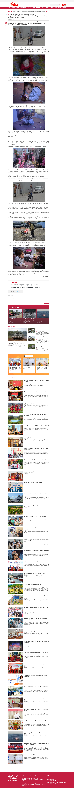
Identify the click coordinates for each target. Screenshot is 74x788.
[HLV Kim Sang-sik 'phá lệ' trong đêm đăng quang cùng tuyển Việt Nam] (42, 362)
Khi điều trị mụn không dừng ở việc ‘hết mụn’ (33, 482)
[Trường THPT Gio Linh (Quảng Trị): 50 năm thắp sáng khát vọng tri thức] (15, 510)
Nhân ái (43, 7)
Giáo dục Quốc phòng (19, 14)
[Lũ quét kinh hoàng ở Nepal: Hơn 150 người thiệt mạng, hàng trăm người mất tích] (15, 313)
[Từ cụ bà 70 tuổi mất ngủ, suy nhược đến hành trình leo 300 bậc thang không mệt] (15, 476)
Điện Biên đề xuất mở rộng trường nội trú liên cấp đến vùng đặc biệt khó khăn (36, 449)
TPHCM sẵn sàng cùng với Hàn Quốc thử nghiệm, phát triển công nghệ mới (36, 528)
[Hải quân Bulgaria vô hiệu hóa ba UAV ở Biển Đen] (43, 313)
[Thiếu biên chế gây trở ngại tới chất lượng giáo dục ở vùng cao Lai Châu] (15, 385)
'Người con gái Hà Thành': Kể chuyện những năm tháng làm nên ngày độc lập (36, 642)
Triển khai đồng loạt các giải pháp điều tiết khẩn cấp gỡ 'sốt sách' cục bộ (36, 596)
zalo (6, 14)
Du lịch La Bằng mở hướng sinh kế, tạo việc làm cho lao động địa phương (36, 415)
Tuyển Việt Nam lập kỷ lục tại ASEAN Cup (32, 403)
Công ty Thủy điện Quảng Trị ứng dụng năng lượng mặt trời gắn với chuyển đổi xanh (36, 494)
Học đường (38, 7)
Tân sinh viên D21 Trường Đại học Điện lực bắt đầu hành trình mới (36, 608)
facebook (6, 17)
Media (56, 7)
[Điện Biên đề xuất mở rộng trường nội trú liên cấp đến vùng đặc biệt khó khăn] (15, 453)
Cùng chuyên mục (14, 307)
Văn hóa (59, 7)
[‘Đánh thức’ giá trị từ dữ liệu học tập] (15, 362)
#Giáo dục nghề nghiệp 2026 (35, 11)
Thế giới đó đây (26, 14)
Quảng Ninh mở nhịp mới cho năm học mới (32, 584)
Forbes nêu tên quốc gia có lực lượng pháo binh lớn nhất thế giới (42, 337)
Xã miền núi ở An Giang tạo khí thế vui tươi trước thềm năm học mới (36, 687)
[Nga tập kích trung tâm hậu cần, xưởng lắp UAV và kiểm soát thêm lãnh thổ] (29, 313)
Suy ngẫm (10, 369)
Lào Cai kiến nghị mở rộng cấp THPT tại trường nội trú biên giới (36, 425)
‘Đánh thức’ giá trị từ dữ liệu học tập (14, 368)
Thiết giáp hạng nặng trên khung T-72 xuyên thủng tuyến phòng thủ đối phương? (17, 343)
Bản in (6, 20)
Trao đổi (33, 7)
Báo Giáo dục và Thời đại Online (14, 4)
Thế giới (47, 7)
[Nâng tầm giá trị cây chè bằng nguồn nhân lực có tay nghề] (15, 442)
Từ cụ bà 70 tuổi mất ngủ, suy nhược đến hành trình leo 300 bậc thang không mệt (36, 472)
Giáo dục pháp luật (23, 7)
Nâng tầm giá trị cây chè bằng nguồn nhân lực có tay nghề (35, 437)
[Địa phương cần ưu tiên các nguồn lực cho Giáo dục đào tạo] (15, 464)
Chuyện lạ (32, 14)
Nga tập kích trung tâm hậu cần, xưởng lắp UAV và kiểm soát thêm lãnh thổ (29, 320)
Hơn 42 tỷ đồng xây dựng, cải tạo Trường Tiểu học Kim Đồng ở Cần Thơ (36, 665)
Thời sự (17, 7)
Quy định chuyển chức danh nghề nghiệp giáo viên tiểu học (28, 368)
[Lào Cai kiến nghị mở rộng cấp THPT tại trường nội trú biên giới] (15, 430)
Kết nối (29, 7)
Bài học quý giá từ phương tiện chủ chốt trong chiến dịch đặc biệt (42, 346)
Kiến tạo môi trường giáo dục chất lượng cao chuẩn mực (35, 561)
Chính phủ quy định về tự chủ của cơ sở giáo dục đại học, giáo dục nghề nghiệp (36, 540)
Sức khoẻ (51, 7)
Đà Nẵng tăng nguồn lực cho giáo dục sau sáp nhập (34, 573)
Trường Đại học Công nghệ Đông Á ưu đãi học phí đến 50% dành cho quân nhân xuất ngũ (36, 619)
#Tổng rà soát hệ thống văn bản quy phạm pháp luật (22, 11)
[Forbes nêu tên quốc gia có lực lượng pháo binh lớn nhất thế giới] (31, 338)
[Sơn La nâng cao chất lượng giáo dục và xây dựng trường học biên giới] (15, 396)
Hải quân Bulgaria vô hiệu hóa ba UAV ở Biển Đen (43, 319)
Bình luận (6, 23)
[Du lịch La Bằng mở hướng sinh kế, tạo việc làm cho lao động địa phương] (15, 419)
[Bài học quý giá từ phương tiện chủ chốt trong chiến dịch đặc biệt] (31, 346)
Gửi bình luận (47, 303)
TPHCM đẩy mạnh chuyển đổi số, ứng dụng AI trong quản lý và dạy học (36, 710)
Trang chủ (9, 8)
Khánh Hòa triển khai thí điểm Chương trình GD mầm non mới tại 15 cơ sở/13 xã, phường (36, 630)
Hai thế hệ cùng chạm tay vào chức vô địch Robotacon (35, 516)
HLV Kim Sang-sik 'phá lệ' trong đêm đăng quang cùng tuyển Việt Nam (42, 368)
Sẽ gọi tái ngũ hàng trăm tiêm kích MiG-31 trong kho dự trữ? (42, 329)
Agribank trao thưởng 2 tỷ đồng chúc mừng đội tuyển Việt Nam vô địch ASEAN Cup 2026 (36, 744)
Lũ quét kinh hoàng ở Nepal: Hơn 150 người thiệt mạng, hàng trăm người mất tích (15, 320)
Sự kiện (11, 11)
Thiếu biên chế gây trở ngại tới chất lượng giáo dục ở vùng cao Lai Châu (36, 381)
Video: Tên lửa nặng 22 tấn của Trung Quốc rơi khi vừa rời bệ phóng (24, 284)
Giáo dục (13, 7)
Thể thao (64, 7)
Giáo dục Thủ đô (64, 5)
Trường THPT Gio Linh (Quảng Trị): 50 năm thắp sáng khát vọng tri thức (35, 506)
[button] (48, 365)
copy (22, 291)
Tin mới (6, 26)
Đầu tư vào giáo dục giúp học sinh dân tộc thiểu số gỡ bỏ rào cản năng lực (36, 551)
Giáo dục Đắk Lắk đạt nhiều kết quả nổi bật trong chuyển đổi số (36, 699)
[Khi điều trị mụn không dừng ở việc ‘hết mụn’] (15, 487)
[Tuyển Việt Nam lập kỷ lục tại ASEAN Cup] (15, 408)
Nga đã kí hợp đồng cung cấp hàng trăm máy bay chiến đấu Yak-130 (24, 285)
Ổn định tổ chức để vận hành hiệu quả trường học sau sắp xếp (36, 766)
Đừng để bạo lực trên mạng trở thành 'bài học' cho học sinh (36, 652)
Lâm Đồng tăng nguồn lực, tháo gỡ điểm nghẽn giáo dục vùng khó (36, 721)
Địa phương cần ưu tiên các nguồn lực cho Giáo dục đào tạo (36, 459)
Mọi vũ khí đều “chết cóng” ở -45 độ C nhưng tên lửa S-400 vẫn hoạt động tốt (26, 287)
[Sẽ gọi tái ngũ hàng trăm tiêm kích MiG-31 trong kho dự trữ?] (31, 330)
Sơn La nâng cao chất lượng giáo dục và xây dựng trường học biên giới (36, 392)
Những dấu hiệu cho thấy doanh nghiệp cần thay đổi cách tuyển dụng (35, 676)
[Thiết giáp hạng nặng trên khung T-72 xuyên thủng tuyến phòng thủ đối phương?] (17, 334)
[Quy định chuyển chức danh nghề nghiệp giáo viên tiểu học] (29, 362)
